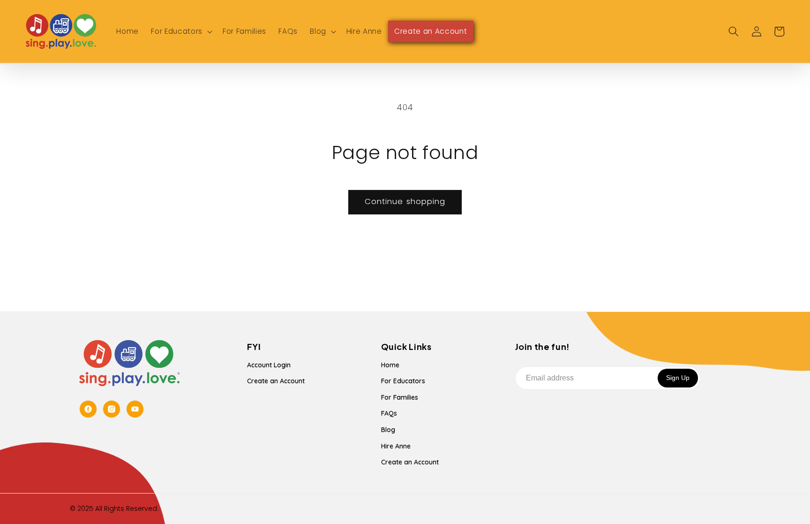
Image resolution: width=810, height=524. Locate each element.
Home (390, 365)
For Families (399, 397)
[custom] (88, 409)
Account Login (269, 365)
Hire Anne (396, 446)
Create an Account (276, 381)
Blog (388, 429)
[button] (180, 31)
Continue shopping (405, 201)
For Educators (403, 381)
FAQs (389, 413)
